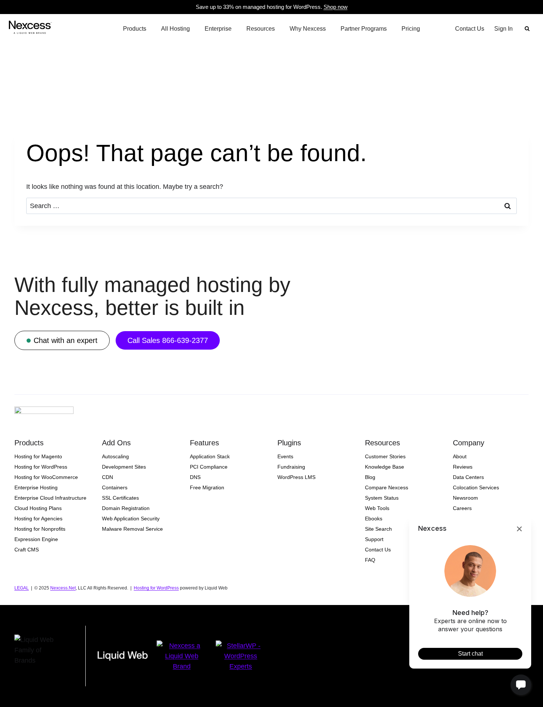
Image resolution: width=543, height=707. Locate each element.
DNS (195, 477)
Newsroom (465, 498)
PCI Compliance (209, 467)
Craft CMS (26, 550)
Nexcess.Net (63, 588)
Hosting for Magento (38, 456)
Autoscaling (115, 456)
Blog (370, 477)
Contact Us (469, 29)
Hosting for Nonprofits (39, 529)
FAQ (370, 560)
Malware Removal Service (132, 529)
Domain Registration (126, 508)
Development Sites (124, 467)
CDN (107, 477)
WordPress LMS (296, 477)
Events (285, 456)
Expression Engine (36, 539)
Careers (462, 508)
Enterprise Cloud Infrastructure (50, 498)
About (460, 456)
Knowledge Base (384, 467)
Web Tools (377, 508)
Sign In (503, 29)
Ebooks (373, 518)
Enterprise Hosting (36, 487)
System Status (382, 498)
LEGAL (21, 588)
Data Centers (468, 477)
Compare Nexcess (386, 487)
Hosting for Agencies (38, 518)
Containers (114, 487)
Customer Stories (385, 456)
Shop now (336, 7)
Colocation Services (476, 487)
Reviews (462, 467)
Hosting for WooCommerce (46, 477)
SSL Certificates (120, 498)
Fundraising (291, 467)
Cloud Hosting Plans (38, 508)
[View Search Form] (527, 28)
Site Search (378, 529)
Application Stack (210, 456)
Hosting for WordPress (40, 467)
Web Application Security (131, 518)
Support (374, 539)
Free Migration (207, 487)
